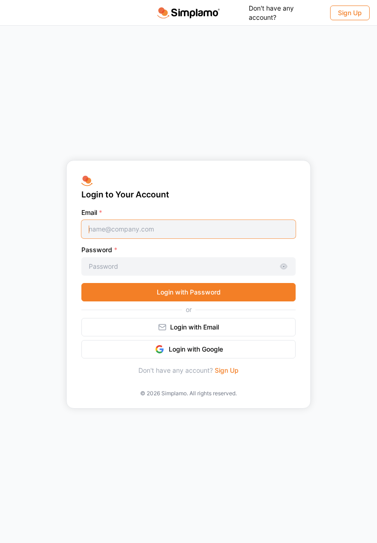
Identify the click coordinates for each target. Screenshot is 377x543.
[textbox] (188, 229)
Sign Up (227, 370)
